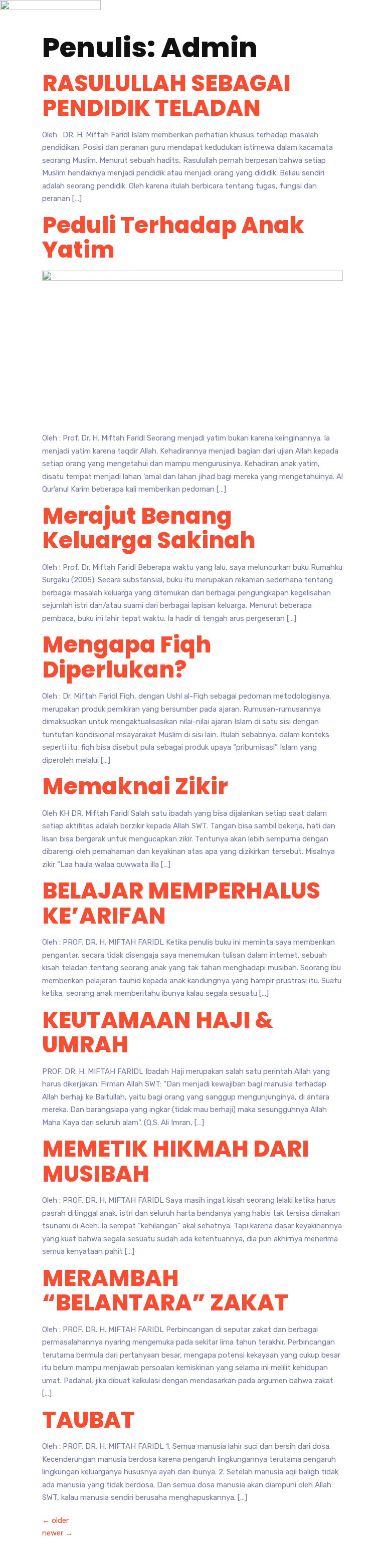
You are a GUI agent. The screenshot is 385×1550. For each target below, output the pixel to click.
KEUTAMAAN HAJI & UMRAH (157, 1032)
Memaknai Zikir (135, 786)
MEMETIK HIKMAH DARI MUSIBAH (175, 1161)
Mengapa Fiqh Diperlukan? (126, 657)
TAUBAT (88, 1420)
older (55, 1520)
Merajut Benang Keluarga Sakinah (148, 528)
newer (57, 1532)
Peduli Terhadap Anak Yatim (173, 237)
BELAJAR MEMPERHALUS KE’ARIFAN (181, 903)
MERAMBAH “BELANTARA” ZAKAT (165, 1290)
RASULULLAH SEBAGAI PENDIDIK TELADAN (166, 96)
